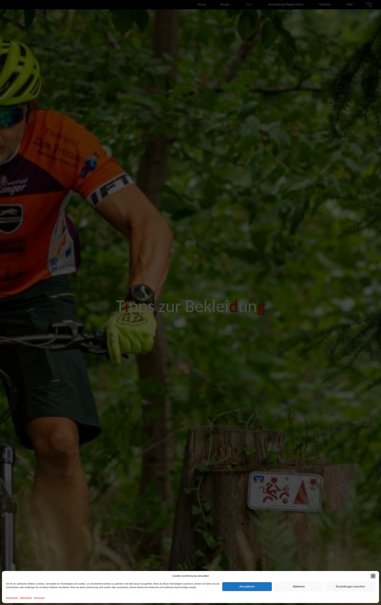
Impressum (39, 598)
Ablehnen (299, 586)
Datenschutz (12, 598)
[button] (373, 576)
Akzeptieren (247, 586)
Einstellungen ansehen (350, 586)
